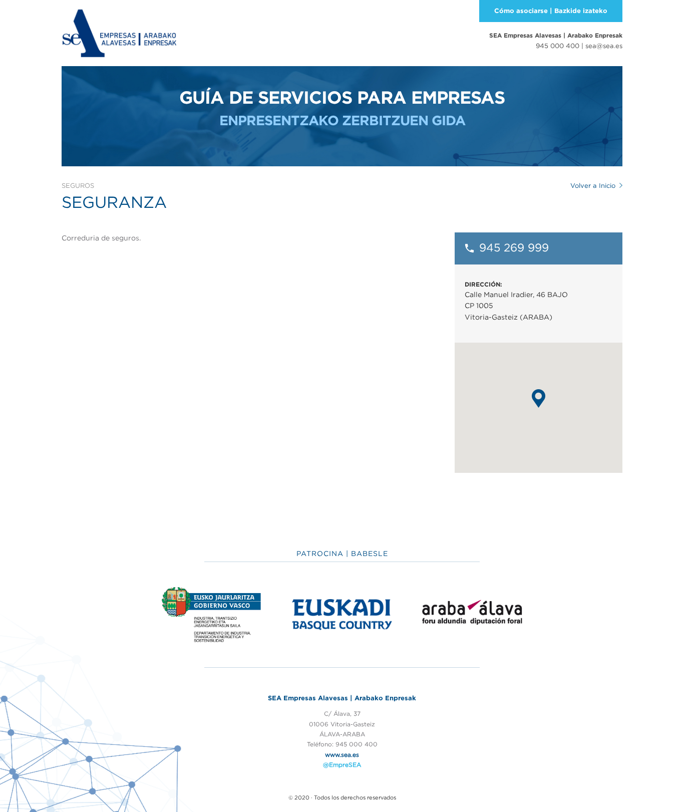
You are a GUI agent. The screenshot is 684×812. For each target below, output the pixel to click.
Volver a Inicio (592, 185)
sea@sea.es (603, 46)
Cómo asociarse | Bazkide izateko (550, 11)
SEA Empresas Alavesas (555, 35)
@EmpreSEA (342, 764)
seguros (78, 185)
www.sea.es (342, 754)
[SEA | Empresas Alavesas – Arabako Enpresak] (119, 32)
